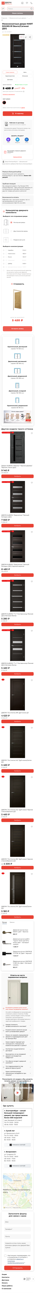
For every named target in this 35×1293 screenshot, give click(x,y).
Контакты (5, 1277)
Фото (25, 72)
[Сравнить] (26, 37)
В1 (2, 20)
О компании (6, 1288)
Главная (4, 18)
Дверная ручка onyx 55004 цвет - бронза (20, 931)
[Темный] (4, 102)
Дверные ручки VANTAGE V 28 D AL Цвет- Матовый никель (22, 963)
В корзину (19, 113)
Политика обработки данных (28, 1278)
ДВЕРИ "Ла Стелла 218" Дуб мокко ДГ (15, 713)
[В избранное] (21, 37)
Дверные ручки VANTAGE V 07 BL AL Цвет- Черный (22, 952)
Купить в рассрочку (9, 94)
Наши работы (7, 1286)
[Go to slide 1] (17, 66)
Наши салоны (17, 13)
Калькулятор (17, 157)
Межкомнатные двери (17, 18)
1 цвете (23, 107)
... (29, 18)
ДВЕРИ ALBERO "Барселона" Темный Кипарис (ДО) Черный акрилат (15, 565)
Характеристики (10, 76)
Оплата (5, 1283)
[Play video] (17, 1092)
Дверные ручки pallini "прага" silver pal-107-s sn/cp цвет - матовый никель (21, 941)
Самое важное (10, 72)
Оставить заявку (17, 328)
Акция (4, 1274)
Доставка (10, 79)
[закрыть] (33, 1279)
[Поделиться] (30, 37)
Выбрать (17, 476)
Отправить (18, 1268)
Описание (25, 76)
